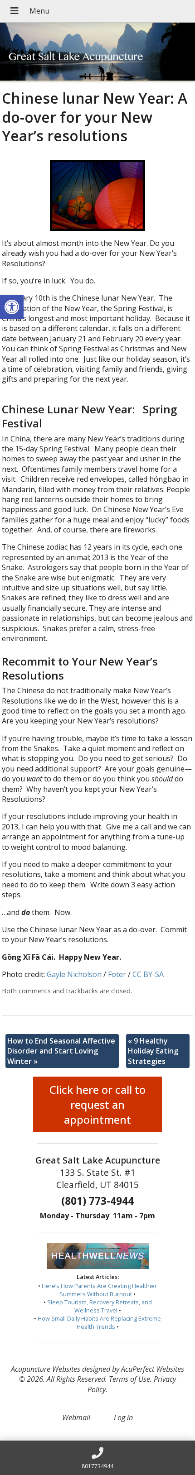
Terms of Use (129, 1379)
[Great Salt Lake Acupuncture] (97, 52)
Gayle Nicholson (74, 974)
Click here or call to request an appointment (97, 1104)
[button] (12, 307)
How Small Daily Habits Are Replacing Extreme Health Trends (99, 1322)
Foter (117, 974)
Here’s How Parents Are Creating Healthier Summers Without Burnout (99, 1290)
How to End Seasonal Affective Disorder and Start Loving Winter (61, 1051)
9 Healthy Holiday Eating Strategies (153, 1051)
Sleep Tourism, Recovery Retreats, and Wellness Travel (99, 1306)
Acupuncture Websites (45, 1369)
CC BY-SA (148, 974)
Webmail (76, 1417)
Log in (123, 1417)
